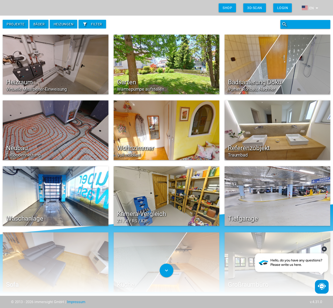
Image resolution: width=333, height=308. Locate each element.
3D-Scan (254, 8)
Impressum (76, 302)
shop (227, 8)
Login (282, 8)
